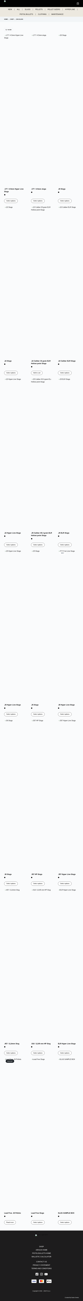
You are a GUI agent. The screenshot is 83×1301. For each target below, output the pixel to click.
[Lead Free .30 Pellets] (14, 1133)
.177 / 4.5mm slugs (38, 189)
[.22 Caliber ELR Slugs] (68, 281)
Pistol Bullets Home (41, 1253)
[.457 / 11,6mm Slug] (14, 964)
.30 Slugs (8, 874)
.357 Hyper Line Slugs (67, 874)
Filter (9, 29)
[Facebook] (36, 1274)
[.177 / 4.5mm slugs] (41, 109)
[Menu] (73, 3)
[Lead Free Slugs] (41, 1133)
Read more (10, 1222)
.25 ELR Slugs (63, 533)
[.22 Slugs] (14, 281)
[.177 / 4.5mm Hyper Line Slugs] (14, 109)
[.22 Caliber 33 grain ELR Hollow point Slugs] (41, 281)
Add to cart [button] (36, 373)
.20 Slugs (61, 189)
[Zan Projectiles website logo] (10, 4)
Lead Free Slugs (37, 1213)
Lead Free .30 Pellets (12, 1213)
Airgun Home (41, 1250)
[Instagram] (41, 1274)
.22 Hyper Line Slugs (12, 533)
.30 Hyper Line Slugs (66, 705)
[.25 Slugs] (41, 625)
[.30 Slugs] (14, 795)
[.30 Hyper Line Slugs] (68, 625)
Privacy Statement (41, 1265)
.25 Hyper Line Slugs (12, 705)
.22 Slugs (8, 361)
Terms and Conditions (41, 1268)
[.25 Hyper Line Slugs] (14, 625)
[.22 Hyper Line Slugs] (14, 453)
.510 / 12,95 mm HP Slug (41, 1044)
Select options (11, 201)
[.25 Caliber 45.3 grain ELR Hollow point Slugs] (41, 453)
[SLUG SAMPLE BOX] (68, 1133)
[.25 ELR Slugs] (68, 453)
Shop (41, 1246)
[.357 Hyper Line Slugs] (68, 795)
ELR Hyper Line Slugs (67, 1044)
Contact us (41, 1262)
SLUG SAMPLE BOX (66, 1213)
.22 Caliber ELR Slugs (67, 361)
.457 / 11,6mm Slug (11, 1044)
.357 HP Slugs (36, 874)
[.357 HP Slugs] (41, 795)
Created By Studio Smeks (72, 1297)
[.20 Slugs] (68, 109)
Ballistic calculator (41, 1257)
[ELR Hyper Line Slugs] (68, 964)
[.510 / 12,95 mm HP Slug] (41, 964)
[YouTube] (46, 1274)
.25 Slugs (34, 705)
